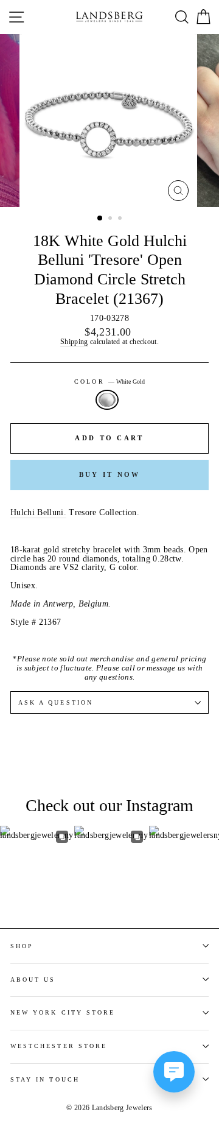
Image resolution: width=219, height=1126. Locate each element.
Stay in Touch (45, 1079)
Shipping (74, 342)
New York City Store (62, 1012)
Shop (21, 946)
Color (109, 381)
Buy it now (110, 474)
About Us (32, 979)
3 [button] (121, 219)
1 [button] (100, 219)
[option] (109, 120)
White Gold (107, 400)
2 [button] (111, 219)
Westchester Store (58, 1046)
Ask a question (55, 702)
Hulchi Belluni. (38, 512)
